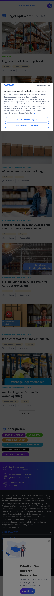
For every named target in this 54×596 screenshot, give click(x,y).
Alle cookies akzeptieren (27, 125)
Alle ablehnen (42, 85)
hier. (34, 113)
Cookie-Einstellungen (27, 120)
